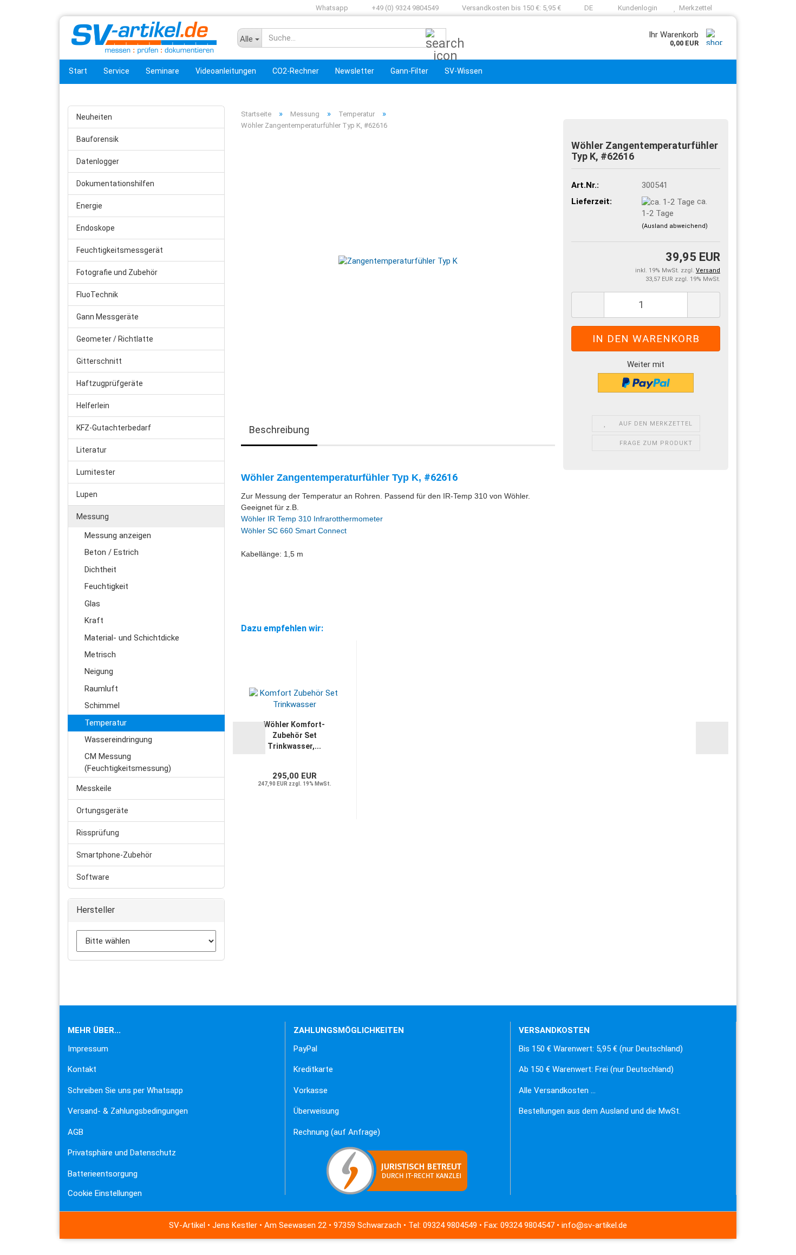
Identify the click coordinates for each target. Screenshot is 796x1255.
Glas (92, 604)
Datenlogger (97, 161)
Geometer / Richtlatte (114, 339)
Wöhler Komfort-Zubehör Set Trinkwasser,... (294, 735)
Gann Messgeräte (107, 316)
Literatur (91, 450)
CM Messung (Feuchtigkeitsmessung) (127, 762)
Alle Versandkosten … (557, 1090)
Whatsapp (331, 8)
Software (92, 877)
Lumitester (95, 472)
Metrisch (100, 654)
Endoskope (95, 228)
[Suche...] (436, 38)
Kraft (93, 620)
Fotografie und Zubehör (117, 272)
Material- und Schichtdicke (131, 638)
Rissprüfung (97, 832)
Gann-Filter (409, 71)
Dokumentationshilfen (115, 183)
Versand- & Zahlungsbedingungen (128, 1111)
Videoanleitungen (225, 71)
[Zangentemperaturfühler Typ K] (398, 261)
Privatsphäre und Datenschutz (122, 1153)
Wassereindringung (118, 739)
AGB (75, 1132)
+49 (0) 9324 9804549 (404, 8)
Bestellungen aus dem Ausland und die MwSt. (600, 1111)
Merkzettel (694, 8)
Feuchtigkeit (106, 586)
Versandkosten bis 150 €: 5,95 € (510, 8)
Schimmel (102, 705)
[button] (585, 8)
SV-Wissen (463, 71)
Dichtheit (100, 569)
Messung (92, 516)
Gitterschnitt (99, 361)
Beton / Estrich (111, 552)
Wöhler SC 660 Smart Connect (294, 530)
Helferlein (92, 405)
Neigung (98, 671)
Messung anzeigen (117, 535)
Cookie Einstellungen (105, 1193)
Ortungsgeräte (102, 810)
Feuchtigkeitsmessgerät (119, 250)
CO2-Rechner (295, 71)
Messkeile (94, 788)
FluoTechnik (97, 294)
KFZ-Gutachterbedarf (113, 427)
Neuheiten (94, 117)
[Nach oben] (30, 1238)
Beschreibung (279, 429)
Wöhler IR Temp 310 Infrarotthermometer (312, 518)
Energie (89, 205)
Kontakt (82, 1069)
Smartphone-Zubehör (114, 855)
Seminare (162, 71)
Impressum (88, 1049)
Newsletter (354, 71)
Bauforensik (97, 139)
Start (78, 71)
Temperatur (105, 723)
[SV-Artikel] (144, 38)
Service (116, 71)
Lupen (86, 494)
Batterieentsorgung (103, 1174)
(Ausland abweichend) (675, 226)
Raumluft (101, 689)
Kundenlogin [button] (636, 8)
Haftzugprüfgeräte (109, 383)
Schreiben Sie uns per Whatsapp (125, 1090)
